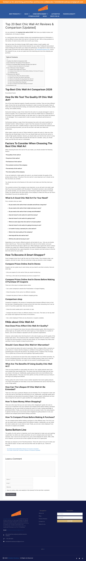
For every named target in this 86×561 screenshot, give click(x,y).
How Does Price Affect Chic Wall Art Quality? (19, 75)
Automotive (55, 14)
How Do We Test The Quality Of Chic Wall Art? (18, 62)
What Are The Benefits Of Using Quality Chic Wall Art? (21, 79)
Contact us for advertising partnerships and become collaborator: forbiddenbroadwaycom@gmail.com (43, 2)
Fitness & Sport (34, 16)
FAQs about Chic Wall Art (13, 74)
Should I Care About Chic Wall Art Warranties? (20, 77)
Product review (43, 518)
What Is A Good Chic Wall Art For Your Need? (19, 66)
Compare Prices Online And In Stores (17, 69)
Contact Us (42, 521)
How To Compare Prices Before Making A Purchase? (21, 83)
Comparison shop (13, 72)
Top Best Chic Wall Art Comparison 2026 (17, 61)
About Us (41, 513)
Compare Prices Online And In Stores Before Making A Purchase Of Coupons (26, 71)
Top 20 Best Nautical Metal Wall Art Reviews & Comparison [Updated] (22, 448)
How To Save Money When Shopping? (18, 82)
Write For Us (54, 16)
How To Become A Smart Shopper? (15, 67)
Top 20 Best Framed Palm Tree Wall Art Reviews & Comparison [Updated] (23, 450)
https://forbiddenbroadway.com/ (10, 518)
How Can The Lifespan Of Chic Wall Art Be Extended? (21, 80)
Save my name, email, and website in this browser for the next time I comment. (28, 490)
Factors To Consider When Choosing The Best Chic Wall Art (21, 64)
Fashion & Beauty (69, 14)
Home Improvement (39, 14)
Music (45, 16)
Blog (26, 14)
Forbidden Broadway (13, 558)
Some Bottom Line (11, 85)
